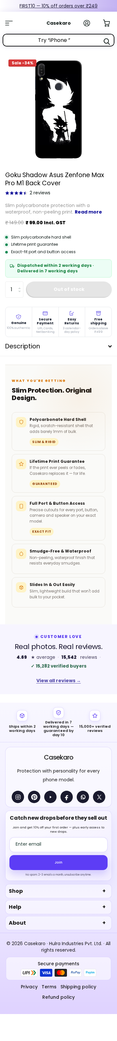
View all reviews (58, 680)
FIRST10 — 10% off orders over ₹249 (54, 6)
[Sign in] (90, 23)
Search (106, 41)
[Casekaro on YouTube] (50, 797)
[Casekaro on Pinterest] (34, 797)
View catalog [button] (12, 23)
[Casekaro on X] (99, 797)
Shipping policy (78, 986)
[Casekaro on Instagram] (18, 797)
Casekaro (58, 757)
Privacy (29, 986)
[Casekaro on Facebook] (66, 797)
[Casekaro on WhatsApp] (83, 797)
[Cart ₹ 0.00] (110, 22)
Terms (49, 986)
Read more (88, 212)
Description (22, 346)
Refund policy (58, 997)
